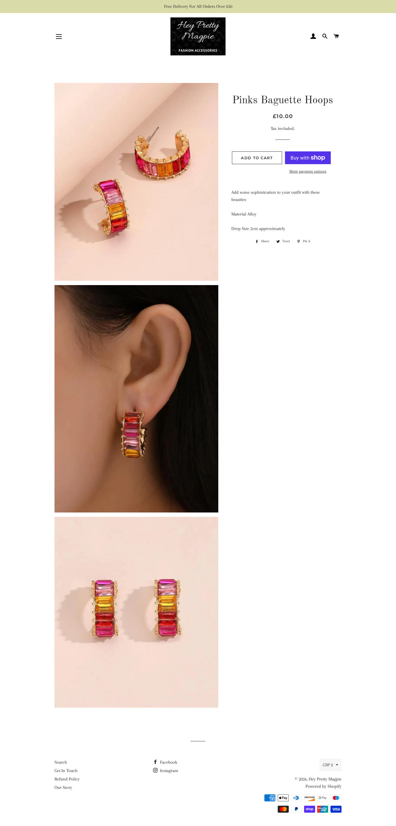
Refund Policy (67, 779)
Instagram (168, 770)
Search (61, 762)
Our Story (63, 787)
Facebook (168, 762)
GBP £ (328, 764)
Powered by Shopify (323, 786)
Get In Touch (66, 770)
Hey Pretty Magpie (325, 779)
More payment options (307, 171)
